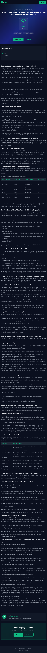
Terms (23, 650)
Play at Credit (18, 39)
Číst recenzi (29, 39)
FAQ (5, 57)
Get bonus (28, 634)
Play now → (42, 2)
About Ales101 (7, 50)
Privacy (20, 650)
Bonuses (5, 53)
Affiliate (26, 650)
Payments (6, 55)
